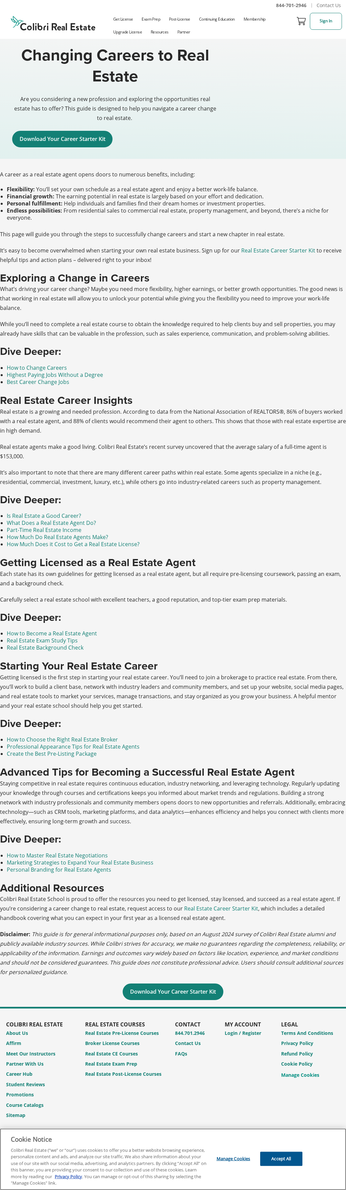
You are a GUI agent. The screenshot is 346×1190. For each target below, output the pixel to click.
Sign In (326, 21)
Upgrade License (127, 32)
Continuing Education (217, 19)
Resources (160, 32)
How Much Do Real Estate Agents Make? (57, 537)
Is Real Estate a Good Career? (44, 515)
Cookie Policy (297, 1064)
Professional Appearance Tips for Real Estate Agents (73, 746)
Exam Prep (151, 19)
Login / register (243, 1033)
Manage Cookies (300, 1075)
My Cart (301, 21)
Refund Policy (297, 1053)
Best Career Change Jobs (38, 382)
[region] (173, 1159)
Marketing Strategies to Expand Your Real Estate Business (80, 862)
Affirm (13, 1043)
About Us (17, 1033)
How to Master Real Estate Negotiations (57, 855)
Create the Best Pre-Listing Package (52, 753)
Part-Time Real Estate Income (44, 530)
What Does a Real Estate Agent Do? (51, 523)
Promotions (20, 1094)
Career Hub (19, 1074)
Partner (183, 32)
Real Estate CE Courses (111, 1053)
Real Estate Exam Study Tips (42, 640)
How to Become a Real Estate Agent (52, 633)
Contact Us (329, 5)
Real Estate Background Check (45, 647)
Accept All (281, 1159)
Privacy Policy (297, 1043)
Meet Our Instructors (30, 1053)
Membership (255, 19)
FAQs (181, 1053)
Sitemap (15, 1115)
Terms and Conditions (307, 1033)
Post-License (179, 19)
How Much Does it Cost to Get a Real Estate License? (73, 544)
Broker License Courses (112, 1043)
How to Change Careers (37, 367)
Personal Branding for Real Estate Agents (59, 869)
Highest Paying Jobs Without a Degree (55, 375)
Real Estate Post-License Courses (123, 1074)
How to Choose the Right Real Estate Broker (62, 739)
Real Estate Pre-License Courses (122, 1033)
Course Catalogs (25, 1105)
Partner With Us (25, 1064)
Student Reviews (25, 1084)
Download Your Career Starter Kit (62, 139)
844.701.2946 (190, 1033)
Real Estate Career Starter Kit (278, 250)
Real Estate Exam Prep (111, 1064)
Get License (123, 19)
